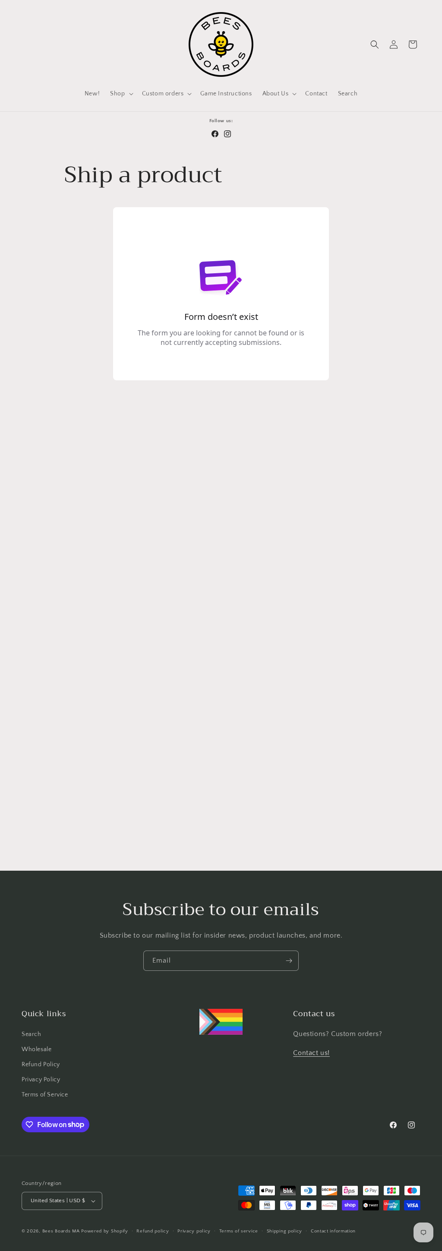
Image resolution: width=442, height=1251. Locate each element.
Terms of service (238, 1231)
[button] (120, 94)
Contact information (333, 1231)
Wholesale (36, 1049)
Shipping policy (285, 1231)
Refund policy (152, 1231)
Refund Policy (41, 1064)
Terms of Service (45, 1094)
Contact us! (311, 1053)
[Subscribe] (288, 961)
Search (31, 1034)
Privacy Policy (41, 1079)
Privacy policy (194, 1231)
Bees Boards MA (61, 1231)
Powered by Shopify (104, 1231)
